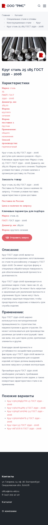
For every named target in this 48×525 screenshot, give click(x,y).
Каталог (7, 502)
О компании (9, 511)
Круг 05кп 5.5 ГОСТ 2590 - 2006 (23, 425)
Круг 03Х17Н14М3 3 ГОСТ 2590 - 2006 (26, 408)
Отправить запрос (19, 237)
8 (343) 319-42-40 (11, 495)
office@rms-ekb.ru (10, 491)
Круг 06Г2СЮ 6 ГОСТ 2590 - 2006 (24, 428)
